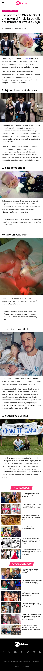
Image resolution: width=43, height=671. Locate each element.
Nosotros (27, 666)
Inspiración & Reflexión (10, 11)
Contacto (16, 666)
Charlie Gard (26, 59)
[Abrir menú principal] (3, 3)
